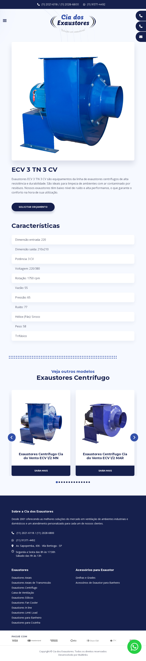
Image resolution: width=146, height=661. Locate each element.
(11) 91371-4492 (95, 4)
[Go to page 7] (71, 482)
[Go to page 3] (61, 482)
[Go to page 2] (59, 482)
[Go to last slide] (12, 437)
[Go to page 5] (66, 482)
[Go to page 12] (84, 482)
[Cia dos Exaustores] (73, 23)
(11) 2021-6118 (49, 4)
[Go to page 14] (89, 482)
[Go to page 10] (79, 482)
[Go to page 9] (76, 482)
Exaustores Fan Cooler (25, 602)
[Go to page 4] (64, 482)
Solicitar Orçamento (33, 207)
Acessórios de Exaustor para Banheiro (98, 582)
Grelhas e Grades (85, 577)
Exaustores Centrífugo (24, 587)
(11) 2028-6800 (69, 4)
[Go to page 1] (57, 482)
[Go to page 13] (86, 482)
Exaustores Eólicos (22, 597)
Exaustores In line (22, 607)
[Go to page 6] (69, 482)
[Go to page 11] (81, 482)
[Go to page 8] (74, 482)
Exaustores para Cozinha (26, 622)
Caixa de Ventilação (23, 592)
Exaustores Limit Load (24, 612)
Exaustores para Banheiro (26, 617)
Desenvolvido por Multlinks (73, 654)
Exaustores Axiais (22, 577)
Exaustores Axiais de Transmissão (31, 582)
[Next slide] (134, 437)
